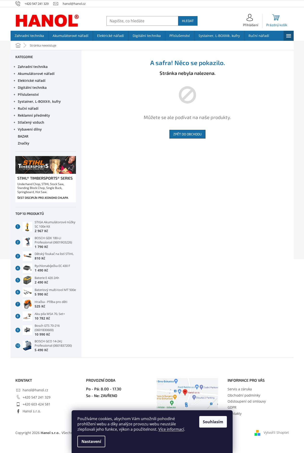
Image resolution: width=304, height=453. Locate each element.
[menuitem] (29, 36)
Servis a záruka (240, 389)
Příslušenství (28, 94)
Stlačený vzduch (31, 122)
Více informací (171, 429)
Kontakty (235, 413)
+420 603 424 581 (36, 404)
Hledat (188, 21)
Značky (23, 143)
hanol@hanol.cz (35, 390)
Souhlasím (213, 421)
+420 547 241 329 (36, 397)
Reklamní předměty (34, 115)
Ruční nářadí (28, 108)
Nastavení (91, 441)
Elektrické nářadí (31, 80)
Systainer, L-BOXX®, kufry (39, 101)
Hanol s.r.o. (32, 411)
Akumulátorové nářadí (36, 73)
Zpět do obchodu (187, 134)
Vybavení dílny (30, 129)
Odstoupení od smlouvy (247, 401)
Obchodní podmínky (244, 395)
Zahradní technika (33, 66)
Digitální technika (32, 87)
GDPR (232, 407)
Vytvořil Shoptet (276, 432)
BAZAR (23, 136)
